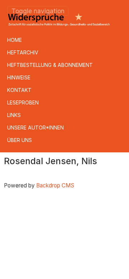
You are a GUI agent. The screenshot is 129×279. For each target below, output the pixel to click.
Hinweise (18, 77)
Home (14, 40)
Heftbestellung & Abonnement (50, 65)
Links (14, 115)
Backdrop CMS (55, 185)
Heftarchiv (22, 52)
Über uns (19, 140)
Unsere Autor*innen (35, 127)
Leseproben (23, 102)
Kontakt (19, 90)
